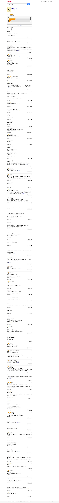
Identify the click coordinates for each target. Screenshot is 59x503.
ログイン (51, 1)
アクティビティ (45, 1)
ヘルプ (41, 1)
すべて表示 (18, 41)
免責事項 (24, 501)
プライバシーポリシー (10, 501)
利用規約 (21, 501)
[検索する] (28, 4)
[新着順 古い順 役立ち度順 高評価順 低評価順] (19, 29)
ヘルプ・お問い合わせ (29, 501)
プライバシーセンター (16, 501)
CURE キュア (14, 8)
